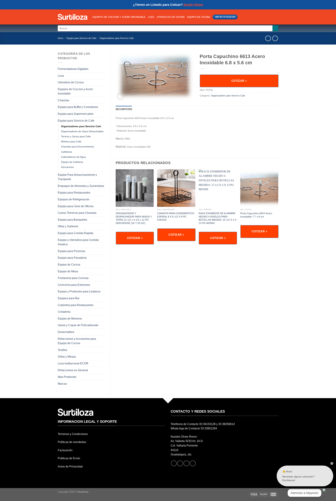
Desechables (66, 332)
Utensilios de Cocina (171, 17)
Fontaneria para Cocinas (73, 278)
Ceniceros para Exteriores (74, 284)
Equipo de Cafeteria (72, 162)
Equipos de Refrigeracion (73, 199)
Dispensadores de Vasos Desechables (82, 131)
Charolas (63, 100)
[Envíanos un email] (186, 463)
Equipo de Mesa (68, 271)
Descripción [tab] (124, 109)
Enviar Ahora (193, 4)
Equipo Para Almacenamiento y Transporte (77, 177)
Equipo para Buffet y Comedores (78, 107)
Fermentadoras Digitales (73, 68)
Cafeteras (66, 151)
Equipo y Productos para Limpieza (79, 291)
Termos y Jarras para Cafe (76, 136)
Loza (151, 17)
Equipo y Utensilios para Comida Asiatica (78, 242)
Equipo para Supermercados (75, 113)
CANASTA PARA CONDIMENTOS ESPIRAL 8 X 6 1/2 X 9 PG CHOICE (175, 216)
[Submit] (275, 28)
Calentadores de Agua (73, 156)
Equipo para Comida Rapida (75, 233)
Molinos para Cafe (71, 141)
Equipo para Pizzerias (71, 251)
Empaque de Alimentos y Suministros (81, 185)
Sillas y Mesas (67, 356)
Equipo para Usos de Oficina (75, 206)
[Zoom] (120, 96)
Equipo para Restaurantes (74, 192)
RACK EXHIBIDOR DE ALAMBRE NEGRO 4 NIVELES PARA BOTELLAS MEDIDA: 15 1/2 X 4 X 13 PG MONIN (217, 218)
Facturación (65, 450)
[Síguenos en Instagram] (180, 463)
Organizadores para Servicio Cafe (117, 38)
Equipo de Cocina (198, 17)
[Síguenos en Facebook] (174, 463)
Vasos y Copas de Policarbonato (78, 325)
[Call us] (193, 463)
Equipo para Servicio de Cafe (81, 38)
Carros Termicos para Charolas (77, 212)
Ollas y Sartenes (68, 226)
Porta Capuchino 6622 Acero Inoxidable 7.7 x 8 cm (256, 215)
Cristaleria (64, 311)
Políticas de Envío (69, 458)
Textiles (62, 349)
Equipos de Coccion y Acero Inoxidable (119, 17)
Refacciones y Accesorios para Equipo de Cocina (77, 341)
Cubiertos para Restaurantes (75, 305)
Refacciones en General (73, 370)
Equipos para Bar (68, 298)
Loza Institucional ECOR (73, 363)
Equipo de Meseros (70, 318)
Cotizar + (239, 80)
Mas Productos (67, 376)
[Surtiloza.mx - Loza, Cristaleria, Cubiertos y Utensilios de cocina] (72, 17)
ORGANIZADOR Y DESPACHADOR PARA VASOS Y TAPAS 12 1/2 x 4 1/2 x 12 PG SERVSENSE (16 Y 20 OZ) (134, 218)
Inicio (60, 38)
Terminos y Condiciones (73, 434)
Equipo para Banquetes (72, 219)
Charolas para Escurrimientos (77, 146)
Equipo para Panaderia (72, 257)
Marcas (62, 383)
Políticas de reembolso (72, 442)
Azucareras (67, 167)
